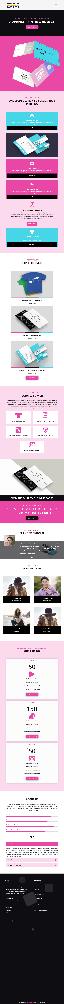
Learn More (31, 27)
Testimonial (37, 894)
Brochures (8, 910)
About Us (36, 892)
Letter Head (9, 907)
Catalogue (9, 913)
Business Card (9, 905)
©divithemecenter (30, 1002)
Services (36, 889)
